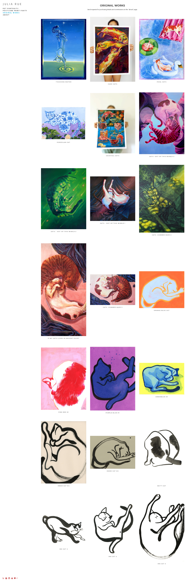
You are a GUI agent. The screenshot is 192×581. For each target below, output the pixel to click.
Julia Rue (12, 4)
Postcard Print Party (15, 10)
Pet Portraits (11, 8)
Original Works (11, 13)
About (6, 15)
